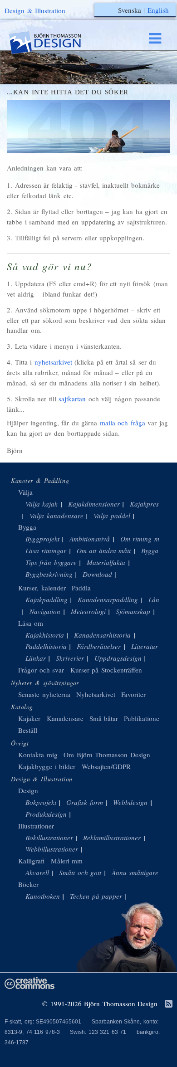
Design (28, 790)
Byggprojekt (42, 538)
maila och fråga (122, 422)
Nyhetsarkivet (95, 694)
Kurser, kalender (42, 587)
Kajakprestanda (152, 503)
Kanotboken (42, 896)
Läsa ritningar (46, 550)
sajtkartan (72, 398)
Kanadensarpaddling (108, 599)
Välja (25, 492)
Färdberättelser (99, 646)
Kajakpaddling (46, 599)
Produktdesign (46, 814)
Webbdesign (130, 802)
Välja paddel (111, 515)
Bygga (27, 526)
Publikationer (143, 718)
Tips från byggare (51, 562)
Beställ (27, 730)
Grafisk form (84, 802)
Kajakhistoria (44, 634)
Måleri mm (67, 860)
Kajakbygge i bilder (46, 766)
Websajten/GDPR (106, 766)
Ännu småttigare (135, 872)
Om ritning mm (142, 538)
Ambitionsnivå (89, 538)
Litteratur (144, 646)
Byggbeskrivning (49, 574)
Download (97, 574)
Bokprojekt (40, 802)
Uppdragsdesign (118, 658)
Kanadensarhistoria (102, 634)
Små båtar (103, 718)
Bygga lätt (155, 550)
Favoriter (133, 694)
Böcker (28, 884)
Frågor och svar (41, 669)
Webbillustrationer (51, 848)
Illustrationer (36, 825)
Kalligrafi (31, 860)
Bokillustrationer (49, 837)
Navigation (45, 611)
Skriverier (70, 658)
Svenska (129, 10)
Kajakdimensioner (94, 503)
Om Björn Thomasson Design (107, 754)
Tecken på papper (96, 896)
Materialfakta (106, 562)
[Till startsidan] (53, 42)
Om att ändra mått (104, 550)
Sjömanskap (133, 611)
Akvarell (37, 872)
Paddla (81, 587)
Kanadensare (65, 718)
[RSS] (168, 1004)
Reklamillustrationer (112, 837)
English (158, 10)
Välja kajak (41, 503)
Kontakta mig (38, 754)
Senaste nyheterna (44, 694)
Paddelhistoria (46, 646)
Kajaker (29, 718)
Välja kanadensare (57, 515)
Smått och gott (80, 872)
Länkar (35, 658)
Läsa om (30, 623)
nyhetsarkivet (53, 361)
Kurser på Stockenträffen (106, 669)
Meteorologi (88, 611)
